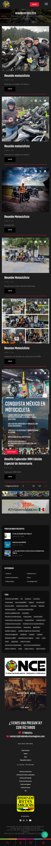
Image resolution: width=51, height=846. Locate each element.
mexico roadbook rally (12, 613)
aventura (28, 599)
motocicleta (27, 617)
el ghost (31, 602)
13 (39, 486)
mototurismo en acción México (33, 624)
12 (33, 486)
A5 (22, 599)
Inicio (3, 16)
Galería (25, 754)
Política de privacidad (14, 833)
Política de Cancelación (25, 781)
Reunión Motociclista (9, 19)
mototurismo (40, 620)
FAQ (25, 791)
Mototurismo (31, 573)
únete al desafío (11, 452)
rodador (39, 634)
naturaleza (27, 627)
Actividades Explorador (33, 16)
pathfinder (36, 627)
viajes (20, 649)
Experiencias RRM (22, 606)
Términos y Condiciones (25, 772)
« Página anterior (12, 486)
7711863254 (27, 732)
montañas (25, 613)
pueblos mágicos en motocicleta (29, 631)
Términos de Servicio (36, 833)
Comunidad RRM (20, 602)
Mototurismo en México (13, 627)
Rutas (29, 577)
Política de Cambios (25, 784)
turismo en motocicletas (13, 645)
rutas (43, 638)
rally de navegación (11, 634)
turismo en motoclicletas (32, 645)
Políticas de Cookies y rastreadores (26, 775)
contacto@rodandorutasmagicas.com (27, 736)
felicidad (33, 606)
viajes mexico (29, 649)
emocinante (40, 602)
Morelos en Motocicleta (13, 617)
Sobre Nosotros (25, 750)
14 (45, 486)
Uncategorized (32, 581)
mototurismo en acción (13, 624)
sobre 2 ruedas (25, 641)
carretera (36, 599)
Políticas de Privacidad (25, 778)
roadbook (23, 634)
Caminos (8, 573)
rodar (37, 638)
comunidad (9, 602)
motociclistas (29, 620)
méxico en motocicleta (25, 609)
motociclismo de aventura (13, 620)
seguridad (14, 641)
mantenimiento (10, 609)
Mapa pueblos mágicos (25, 760)
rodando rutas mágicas (25, 638)
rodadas (31, 634)
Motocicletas (9, 581)
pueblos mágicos (10, 631)
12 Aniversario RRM (11, 599)
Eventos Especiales (11, 577)
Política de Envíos (25, 788)
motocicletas (38, 617)
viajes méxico (40, 649)
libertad (41, 606)
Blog (25, 757)
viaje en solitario (10, 649)
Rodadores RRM (10, 638)
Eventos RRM (9, 606)
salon (7, 641)
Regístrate (34, 5)
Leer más (10, 89)
